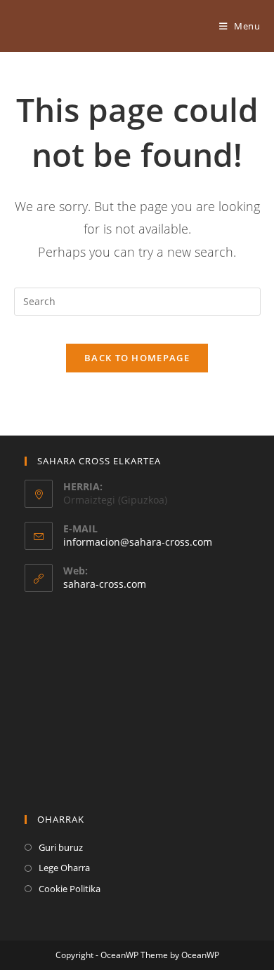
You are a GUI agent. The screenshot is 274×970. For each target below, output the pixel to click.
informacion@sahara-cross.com (137, 541)
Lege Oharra (64, 867)
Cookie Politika (69, 888)
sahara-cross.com (104, 584)
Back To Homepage (137, 357)
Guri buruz (61, 847)
